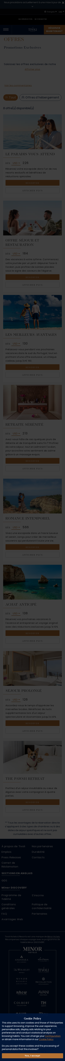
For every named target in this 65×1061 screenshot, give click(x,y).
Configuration (53, 1036)
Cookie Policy (46, 1039)
